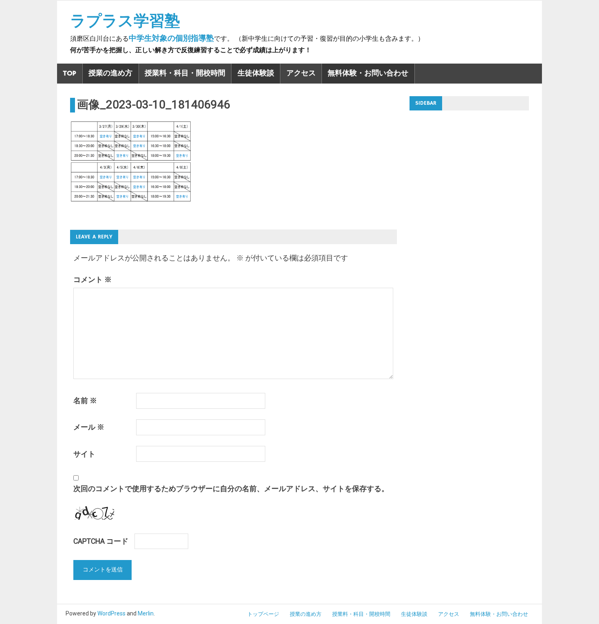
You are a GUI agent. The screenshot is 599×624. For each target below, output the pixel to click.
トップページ (263, 614)
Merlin (146, 613)
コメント (92, 280)
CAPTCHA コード (100, 541)
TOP (69, 73)
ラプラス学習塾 (125, 21)
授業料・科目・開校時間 (185, 73)
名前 (85, 401)
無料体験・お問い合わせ (368, 73)
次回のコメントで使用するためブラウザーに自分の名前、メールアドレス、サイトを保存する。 (231, 489)
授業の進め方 (110, 73)
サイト (84, 454)
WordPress (111, 613)
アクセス (301, 73)
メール (88, 427)
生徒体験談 (256, 73)
